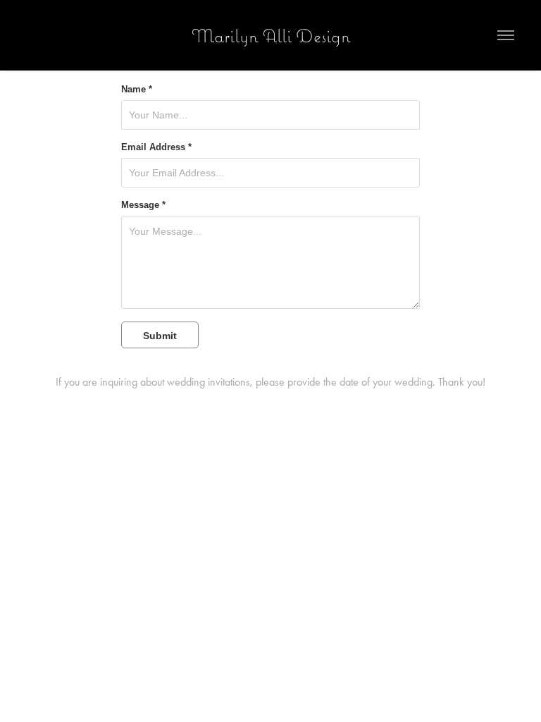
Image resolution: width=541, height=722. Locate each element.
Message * (143, 205)
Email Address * (156, 147)
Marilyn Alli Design (271, 35)
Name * (136, 89)
